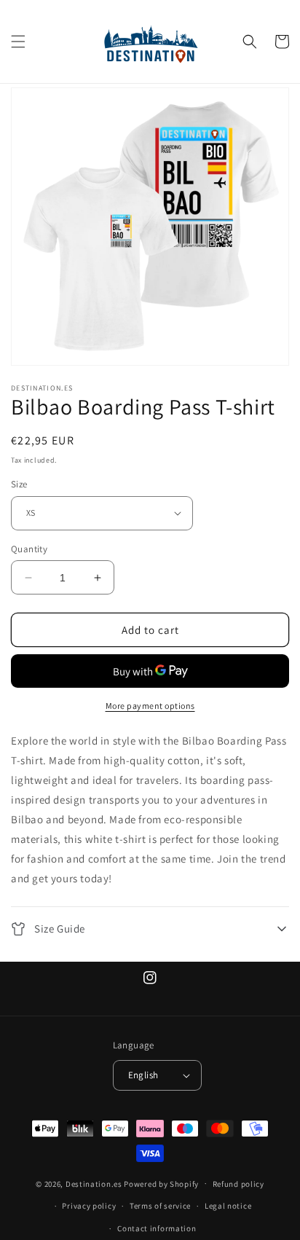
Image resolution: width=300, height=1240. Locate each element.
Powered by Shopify (161, 1183)
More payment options (150, 705)
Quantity (29, 549)
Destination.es (94, 1183)
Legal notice (228, 1206)
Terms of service (160, 1206)
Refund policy (238, 1184)
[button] (18, 41)
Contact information (156, 1228)
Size (19, 484)
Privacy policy (89, 1206)
